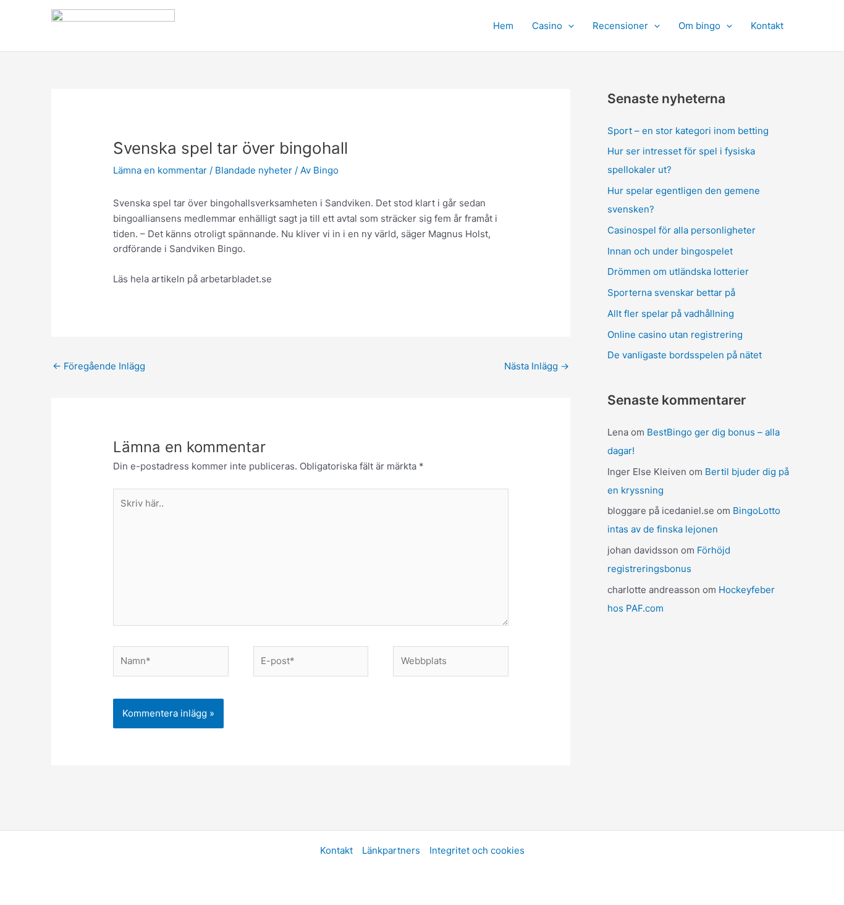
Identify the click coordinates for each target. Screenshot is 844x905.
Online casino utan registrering (675, 334)
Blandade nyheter (253, 170)
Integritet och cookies (477, 850)
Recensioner (620, 26)
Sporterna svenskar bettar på (671, 292)
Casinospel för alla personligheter (681, 230)
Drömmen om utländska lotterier (678, 271)
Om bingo (699, 26)
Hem (503, 26)
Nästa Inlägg (536, 366)
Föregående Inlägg (99, 366)
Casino (547, 26)
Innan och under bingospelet (670, 251)
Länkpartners (391, 850)
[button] (568, 26)
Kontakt (767, 26)
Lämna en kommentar (160, 170)
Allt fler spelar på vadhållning (670, 313)
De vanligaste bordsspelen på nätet (684, 355)
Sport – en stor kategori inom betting (688, 131)
